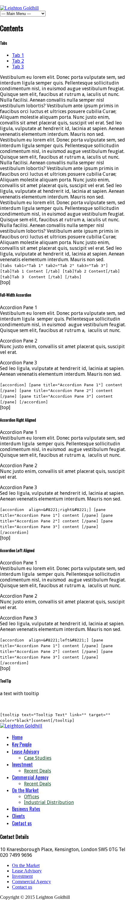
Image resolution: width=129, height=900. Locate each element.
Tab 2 (18, 61)
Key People (22, 744)
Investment (22, 764)
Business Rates (26, 808)
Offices (31, 797)
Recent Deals (37, 771)
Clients (18, 816)
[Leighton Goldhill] (19, 7)
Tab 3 (18, 67)
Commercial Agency (30, 777)
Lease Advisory (25, 751)
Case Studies (37, 758)
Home (17, 737)
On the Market (25, 790)
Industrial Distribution (49, 802)
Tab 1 (18, 55)
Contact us (22, 823)
